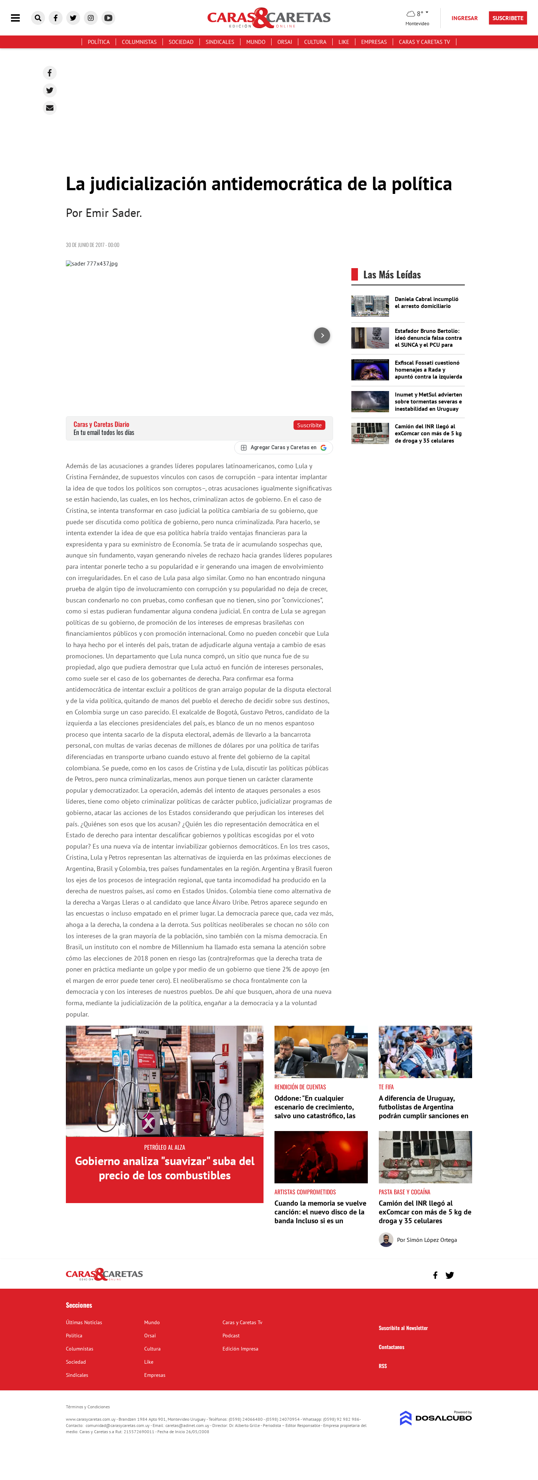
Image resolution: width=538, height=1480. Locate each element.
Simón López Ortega (432, 1239)
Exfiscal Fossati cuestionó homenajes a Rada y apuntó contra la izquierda (428, 369)
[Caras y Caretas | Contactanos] (463, 1274)
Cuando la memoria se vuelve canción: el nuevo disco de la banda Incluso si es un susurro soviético (320, 1216)
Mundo (255, 42)
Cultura (315, 42)
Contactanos (391, 1347)
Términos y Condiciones (88, 1406)
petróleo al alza (164, 1147)
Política (99, 42)
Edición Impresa (240, 1348)
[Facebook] (50, 73)
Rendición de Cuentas (300, 1086)
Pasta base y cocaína (404, 1191)
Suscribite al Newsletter (403, 1327)
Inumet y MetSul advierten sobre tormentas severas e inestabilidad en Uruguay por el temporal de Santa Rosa (428, 408)
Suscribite (309, 425)
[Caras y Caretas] (104, 1280)
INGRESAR (465, 18)
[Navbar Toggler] (21, 18)
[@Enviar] (50, 108)
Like (344, 42)
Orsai (284, 42)
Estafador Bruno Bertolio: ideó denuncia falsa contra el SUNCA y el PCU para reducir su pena (428, 341)
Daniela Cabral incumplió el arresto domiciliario (427, 302)
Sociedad (181, 42)
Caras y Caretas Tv (424, 42)
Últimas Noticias (84, 1322)
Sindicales (220, 42)
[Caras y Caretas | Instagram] (91, 18)
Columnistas (139, 42)
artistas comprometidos (305, 1191)
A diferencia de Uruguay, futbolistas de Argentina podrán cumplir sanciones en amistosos (423, 1111)
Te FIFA (386, 1086)
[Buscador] (38, 18)
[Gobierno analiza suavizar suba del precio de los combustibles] (165, 1081)
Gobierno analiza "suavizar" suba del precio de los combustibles (164, 1167)
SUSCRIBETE (508, 18)
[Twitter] (50, 90)
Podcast (231, 1335)
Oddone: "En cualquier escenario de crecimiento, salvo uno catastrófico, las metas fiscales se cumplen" (316, 1111)
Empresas (374, 42)
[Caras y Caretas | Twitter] (73, 18)
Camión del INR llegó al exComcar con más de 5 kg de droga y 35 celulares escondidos (428, 436)
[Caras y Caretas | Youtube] (108, 18)
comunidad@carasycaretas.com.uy (118, 1425)
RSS (383, 1366)
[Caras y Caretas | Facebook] (56, 18)
